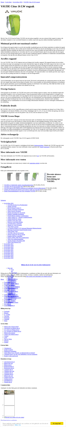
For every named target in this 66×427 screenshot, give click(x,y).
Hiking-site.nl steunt (9, 333)
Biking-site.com (8, 363)
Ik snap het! (57, 423)
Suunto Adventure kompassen (16, 209)
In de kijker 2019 (8, 247)
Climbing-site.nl (8, 372)
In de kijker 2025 (8, 256)
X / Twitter (7, 314)
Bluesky (6, 313)
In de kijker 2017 (8, 244)
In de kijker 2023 (8, 253)
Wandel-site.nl (8, 382)
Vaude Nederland (44, 147)
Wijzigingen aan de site (14, 296)
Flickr (5, 291)
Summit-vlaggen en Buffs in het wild (13, 283)
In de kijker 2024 (8, 255)
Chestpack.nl (7, 348)
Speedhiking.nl (8, 380)
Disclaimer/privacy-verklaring (9, 420)
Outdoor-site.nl (8, 379)
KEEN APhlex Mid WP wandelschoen (18, 237)
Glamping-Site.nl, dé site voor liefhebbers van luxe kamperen (20, 354)
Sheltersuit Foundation (10, 351)
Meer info (18, 425)
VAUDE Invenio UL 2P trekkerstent (17, 205)
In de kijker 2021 (8, 250)
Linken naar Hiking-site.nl (11, 334)
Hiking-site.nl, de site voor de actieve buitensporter (35, 265)
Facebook (6, 282)
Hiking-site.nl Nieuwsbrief (11, 326)
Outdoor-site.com (9, 377)
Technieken (7, 299)
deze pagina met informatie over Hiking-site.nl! (39, 276)
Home (2, 2)
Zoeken (6, 342)
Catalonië (13, 282)
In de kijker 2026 (8, 258)
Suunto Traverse (12, 206)
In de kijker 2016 (17, 2)
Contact (10, 305)
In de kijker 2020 (8, 248)
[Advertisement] (11, 262)
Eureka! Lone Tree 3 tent (14, 220)
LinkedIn (6, 290)
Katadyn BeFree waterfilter (15, 236)
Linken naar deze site (13, 291)
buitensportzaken (38, 145)
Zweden (13, 293)
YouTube (6, 316)
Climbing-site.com (9, 371)
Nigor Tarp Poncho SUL (14, 242)
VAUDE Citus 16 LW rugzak (32, 2)
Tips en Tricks (8, 339)
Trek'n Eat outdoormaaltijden (15, 239)
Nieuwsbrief (11, 301)
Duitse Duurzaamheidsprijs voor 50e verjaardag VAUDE (19, 191)
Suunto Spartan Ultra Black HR (16, 240)
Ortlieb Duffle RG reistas (14, 219)
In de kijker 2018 (8, 245)
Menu (2, 279)
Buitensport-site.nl (9, 368)
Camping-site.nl (8, 369)
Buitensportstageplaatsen (14, 297)
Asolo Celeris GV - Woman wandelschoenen (20, 217)
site (38, 156)
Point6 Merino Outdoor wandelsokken (18, 216)
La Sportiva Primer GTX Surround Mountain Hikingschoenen (24, 228)
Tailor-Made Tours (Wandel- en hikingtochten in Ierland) (19, 353)
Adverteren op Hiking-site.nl (12, 328)
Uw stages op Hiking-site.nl (11, 330)
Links (5, 337)
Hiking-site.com (8, 376)
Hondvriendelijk (15, 287)
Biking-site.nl (7, 365)
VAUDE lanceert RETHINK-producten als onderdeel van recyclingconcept (24, 188)
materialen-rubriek (35, 163)
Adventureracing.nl (9, 362)
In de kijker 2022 (8, 251)
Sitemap (10, 299)
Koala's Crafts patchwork (11, 356)
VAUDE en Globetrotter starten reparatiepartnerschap (18, 185)
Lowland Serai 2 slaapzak (15, 223)
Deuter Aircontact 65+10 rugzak (16, 212)
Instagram (6, 288)
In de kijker (8, 2)
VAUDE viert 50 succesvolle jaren (13, 186)
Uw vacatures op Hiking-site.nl (12, 331)
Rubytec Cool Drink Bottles (15, 222)
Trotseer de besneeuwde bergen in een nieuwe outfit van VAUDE (22, 189)
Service (6, 304)
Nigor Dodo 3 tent (13, 231)
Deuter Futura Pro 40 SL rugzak (16, 234)
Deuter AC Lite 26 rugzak (15, 225)
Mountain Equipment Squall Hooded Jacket (19, 230)
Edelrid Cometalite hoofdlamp (16, 214)
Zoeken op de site (10, 303)
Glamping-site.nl (8, 374)
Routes (9, 279)
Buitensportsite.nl (9, 366)
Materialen (10, 277)
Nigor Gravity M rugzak (14, 211)
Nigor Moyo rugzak (13, 226)
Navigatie (10, 293)
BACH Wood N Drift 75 (14, 208)
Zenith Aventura (8, 349)
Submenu (3, 200)
